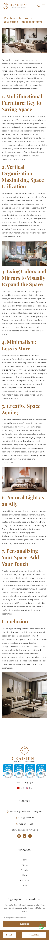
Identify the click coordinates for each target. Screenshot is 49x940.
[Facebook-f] (30, 836)
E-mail (9, 935)
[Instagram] (19, 836)
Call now (34, 935)
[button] (38, 6)
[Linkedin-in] (24, 836)
